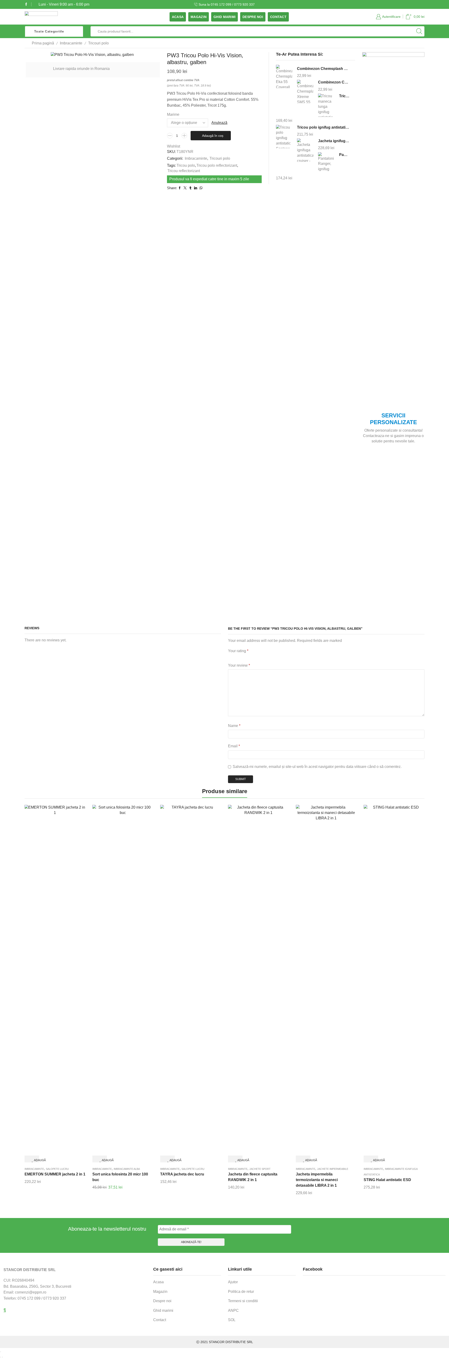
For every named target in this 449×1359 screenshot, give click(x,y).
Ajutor (233, 1282)
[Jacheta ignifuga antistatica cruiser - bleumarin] (305, 150)
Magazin (198, 17)
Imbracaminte (71, 43)
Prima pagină (43, 43)
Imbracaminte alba (127, 1168)
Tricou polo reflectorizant (216, 165)
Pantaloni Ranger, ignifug (344, 155)
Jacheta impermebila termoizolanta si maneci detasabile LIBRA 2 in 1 (317, 1179)
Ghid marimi (224, 17)
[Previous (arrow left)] (0, 1357)
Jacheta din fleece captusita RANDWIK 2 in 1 (252, 1177)
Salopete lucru (57, 1168)
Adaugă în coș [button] (35, 1161)
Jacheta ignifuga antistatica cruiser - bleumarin (333, 141)
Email (234, 746)
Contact (278, 17)
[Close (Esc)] (0, 1351)
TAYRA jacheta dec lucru (182, 1174)
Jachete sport (260, 1168)
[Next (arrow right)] (2, 1357)
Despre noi (253, 17)
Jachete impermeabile (332, 1168)
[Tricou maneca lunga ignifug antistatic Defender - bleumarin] (326, 105)
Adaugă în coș (212, 135)
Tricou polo (186, 165)
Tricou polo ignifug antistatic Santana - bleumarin (323, 127)
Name (234, 726)
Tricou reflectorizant (183, 171)
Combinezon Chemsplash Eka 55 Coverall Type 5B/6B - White (323, 69)
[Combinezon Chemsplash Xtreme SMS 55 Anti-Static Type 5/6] (305, 92)
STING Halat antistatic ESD (387, 1180)
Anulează (219, 123)
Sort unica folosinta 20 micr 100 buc (120, 1177)
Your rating (238, 651)
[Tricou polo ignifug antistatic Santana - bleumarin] (284, 136)
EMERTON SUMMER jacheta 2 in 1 (55, 1174)
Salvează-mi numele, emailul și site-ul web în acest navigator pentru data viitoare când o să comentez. (317, 767)
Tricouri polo (98, 43)
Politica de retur (241, 1292)
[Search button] (419, 31)
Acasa (178, 17)
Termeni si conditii (243, 1301)
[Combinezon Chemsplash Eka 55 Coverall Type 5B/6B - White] (284, 77)
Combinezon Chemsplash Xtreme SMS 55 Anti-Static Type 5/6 (333, 82)
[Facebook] (26, 4)
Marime (173, 114)
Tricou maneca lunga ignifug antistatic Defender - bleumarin (344, 96)
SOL (231, 1320)
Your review (239, 665)
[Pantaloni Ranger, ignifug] (326, 163)
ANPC (233, 1310)
